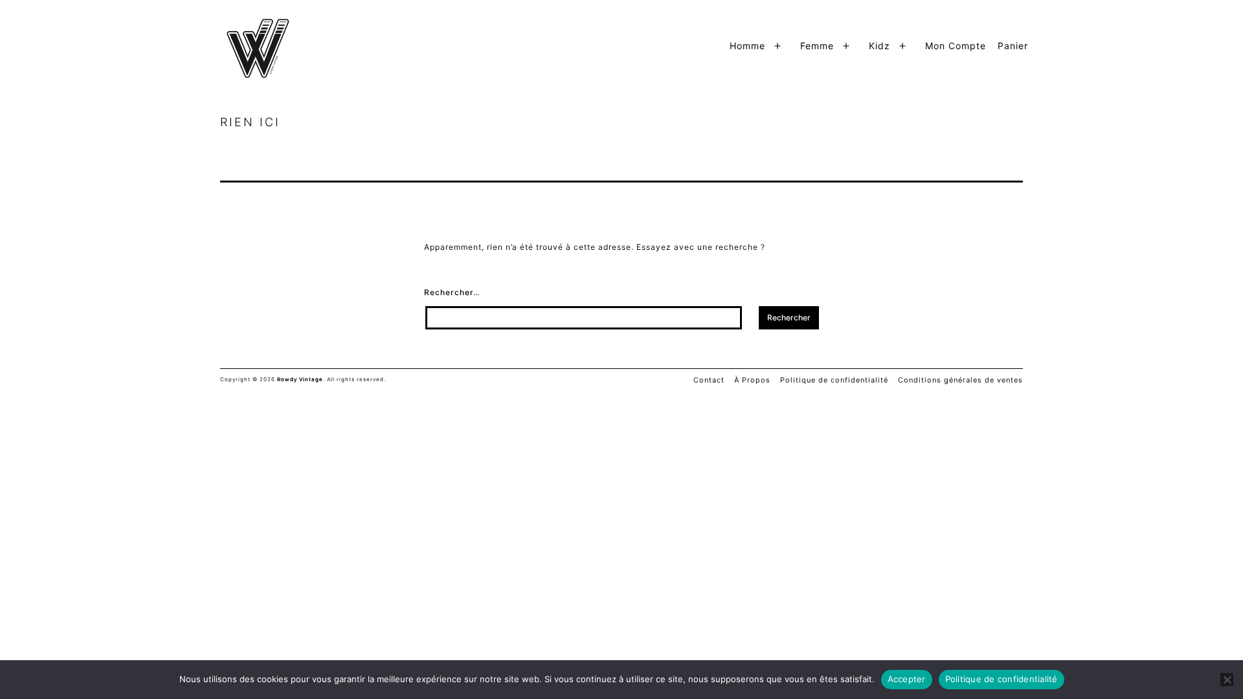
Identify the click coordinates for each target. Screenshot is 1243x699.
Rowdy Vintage (300, 379)
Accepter (907, 679)
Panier (1013, 45)
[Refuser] (1226, 679)
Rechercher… (452, 292)
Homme (747, 45)
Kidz (879, 45)
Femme (817, 45)
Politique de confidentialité (1001, 679)
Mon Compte (955, 45)
